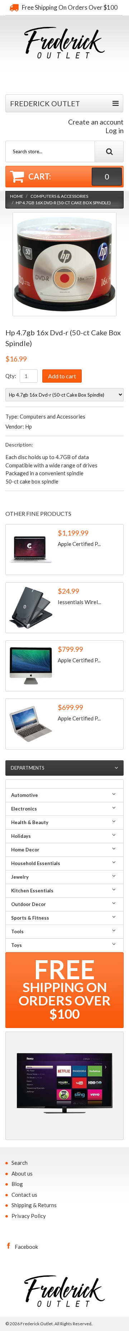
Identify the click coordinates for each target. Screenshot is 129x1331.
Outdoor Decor (28, 904)
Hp (28, 426)
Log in (114, 130)
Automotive (24, 795)
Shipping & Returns (34, 1205)
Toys (16, 945)
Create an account (96, 122)
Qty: (10, 376)
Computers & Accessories (59, 196)
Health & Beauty (29, 822)
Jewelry (20, 877)
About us (22, 1173)
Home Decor (25, 850)
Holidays (21, 836)
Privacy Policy (28, 1216)
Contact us (24, 1194)
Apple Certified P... (79, 544)
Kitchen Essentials (32, 890)
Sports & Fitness (30, 918)
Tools (17, 931)
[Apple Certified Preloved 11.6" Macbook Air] (30, 724)
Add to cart (62, 376)
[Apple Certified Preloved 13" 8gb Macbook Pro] (30, 549)
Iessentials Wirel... (79, 602)
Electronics (24, 809)
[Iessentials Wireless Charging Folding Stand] (30, 607)
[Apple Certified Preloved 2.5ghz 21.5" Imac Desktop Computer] (30, 665)
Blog (17, 1184)
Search (19, 1162)
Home (16, 196)
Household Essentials (35, 863)
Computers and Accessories (52, 416)
